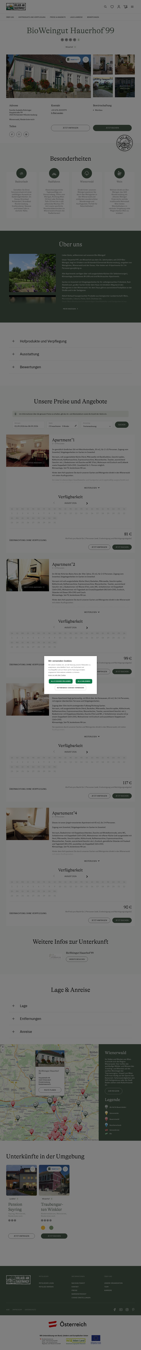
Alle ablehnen (84, 681)
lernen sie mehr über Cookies (57, 675)
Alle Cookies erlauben (60, 681)
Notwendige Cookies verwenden (70, 688)
